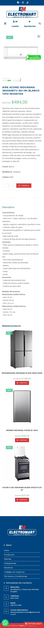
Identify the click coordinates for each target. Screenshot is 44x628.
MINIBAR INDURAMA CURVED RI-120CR (22, 430)
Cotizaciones (10, 563)
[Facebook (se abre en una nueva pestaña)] (18, 2)
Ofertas (7, 559)
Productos (9, 555)
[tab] (22, 200)
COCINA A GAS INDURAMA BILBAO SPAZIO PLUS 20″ (22, 488)
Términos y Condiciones (15, 576)
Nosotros (8, 568)
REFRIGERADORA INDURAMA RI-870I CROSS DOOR (22, 373)
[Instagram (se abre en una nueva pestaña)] (23, 2)
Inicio (6, 550)
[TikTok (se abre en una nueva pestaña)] (27, 2)
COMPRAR (25, 186)
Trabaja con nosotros (14, 572)
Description (22, 201)
